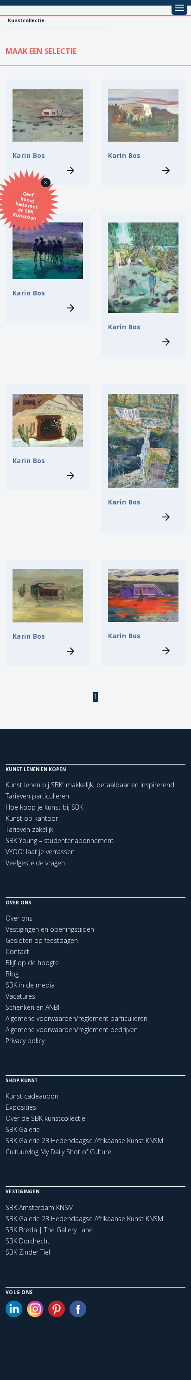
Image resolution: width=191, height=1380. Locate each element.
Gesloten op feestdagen (42, 940)
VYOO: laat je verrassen (40, 851)
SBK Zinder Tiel (28, 1252)
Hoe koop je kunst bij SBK (44, 807)
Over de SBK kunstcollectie (45, 1118)
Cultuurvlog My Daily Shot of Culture (58, 1151)
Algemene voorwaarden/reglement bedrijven (72, 1029)
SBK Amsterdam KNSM (40, 1207)
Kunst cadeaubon (32, 1096)
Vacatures (20, 996)
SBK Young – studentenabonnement (60, 840)
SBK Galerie (23, 1129)
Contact (17, 951)
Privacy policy (25, 1040)
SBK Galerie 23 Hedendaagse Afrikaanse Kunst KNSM (84, 1140)
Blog (12, 973)
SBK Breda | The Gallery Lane (49, 1230)
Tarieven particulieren (37, 795)
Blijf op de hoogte (32, 962)
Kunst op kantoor (32, 818)
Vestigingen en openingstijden (50, 929)
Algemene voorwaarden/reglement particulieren (76, 1018)
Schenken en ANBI (32, 1007)
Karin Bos (29, 155)
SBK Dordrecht (28, 1241)
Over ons (19, 918)
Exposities (21, 1107)
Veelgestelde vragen (35, 862)
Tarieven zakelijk (29, 829)
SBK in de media (30, 985)
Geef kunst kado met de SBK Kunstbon (25, 206)
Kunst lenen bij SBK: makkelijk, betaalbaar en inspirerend (90, 784)
